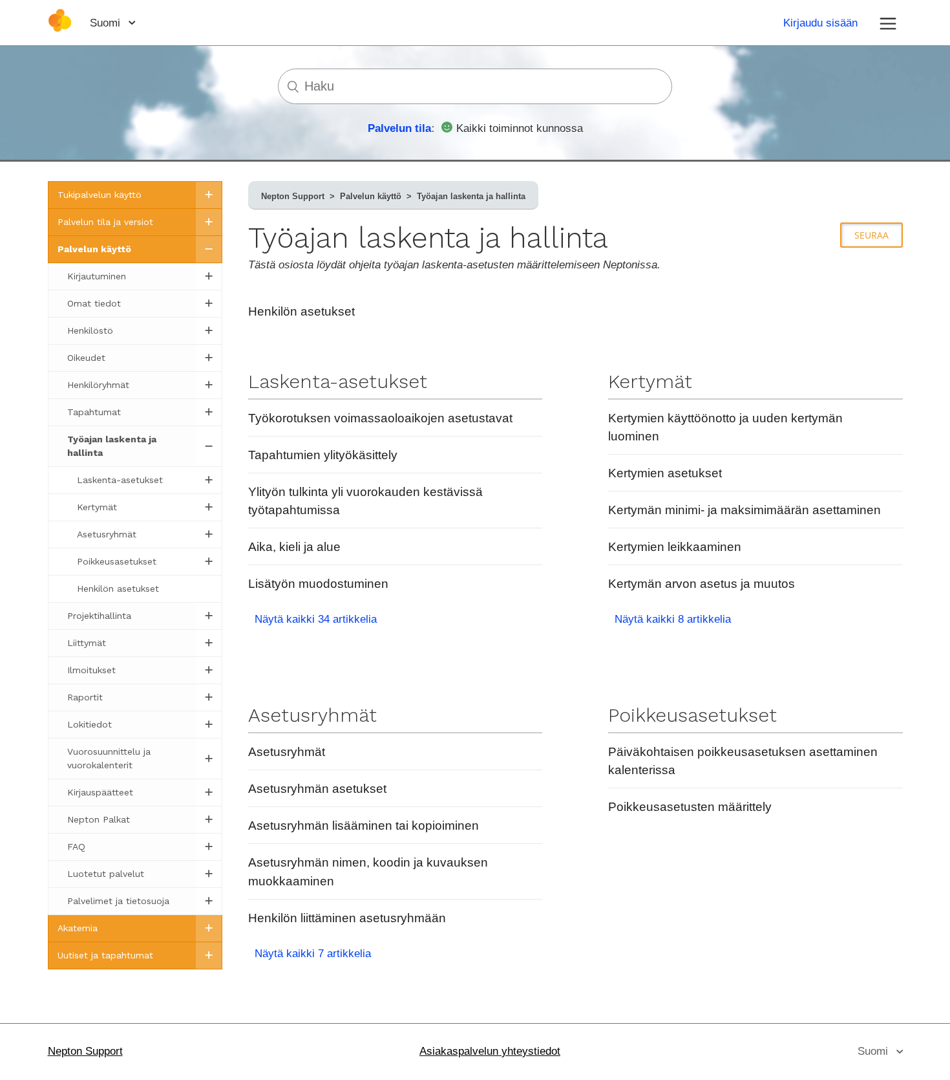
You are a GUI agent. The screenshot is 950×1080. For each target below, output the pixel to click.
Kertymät (650, 381)
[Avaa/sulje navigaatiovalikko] (888, 23)
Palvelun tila (399, 128)
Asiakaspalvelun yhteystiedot (489, 1051)
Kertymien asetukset (665, 473)
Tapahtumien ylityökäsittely (322, 455)
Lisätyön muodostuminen (318, 583)
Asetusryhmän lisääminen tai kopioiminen (363, 825)
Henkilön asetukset (301, 311)
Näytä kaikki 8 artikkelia (673, 619)
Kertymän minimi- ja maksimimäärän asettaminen (744, 510)
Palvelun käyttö (370, 196)
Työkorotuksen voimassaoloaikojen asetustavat (380, 418)
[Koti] (60, 29)
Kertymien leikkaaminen (674, 547)
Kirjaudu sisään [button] (820, 23)
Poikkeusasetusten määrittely (690, 807)
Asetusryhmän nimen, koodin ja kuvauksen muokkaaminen (368, 871)
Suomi (106, 23)
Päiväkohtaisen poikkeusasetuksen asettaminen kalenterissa (743, 761)
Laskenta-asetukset (337, 381)
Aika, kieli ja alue (294, 547)
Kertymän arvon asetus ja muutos (701, 583)
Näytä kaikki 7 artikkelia (313, 953)
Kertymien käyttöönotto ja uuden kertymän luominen (725, 427)
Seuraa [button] (871, 235)
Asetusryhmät (312, 715)
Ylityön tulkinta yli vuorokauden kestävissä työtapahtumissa (365, 501)
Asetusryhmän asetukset (317, 788)
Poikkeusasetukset (692, 715)
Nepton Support (292, 196)
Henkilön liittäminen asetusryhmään (347, 918)
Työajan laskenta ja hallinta (471, 196)
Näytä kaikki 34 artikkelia (316, 619)
